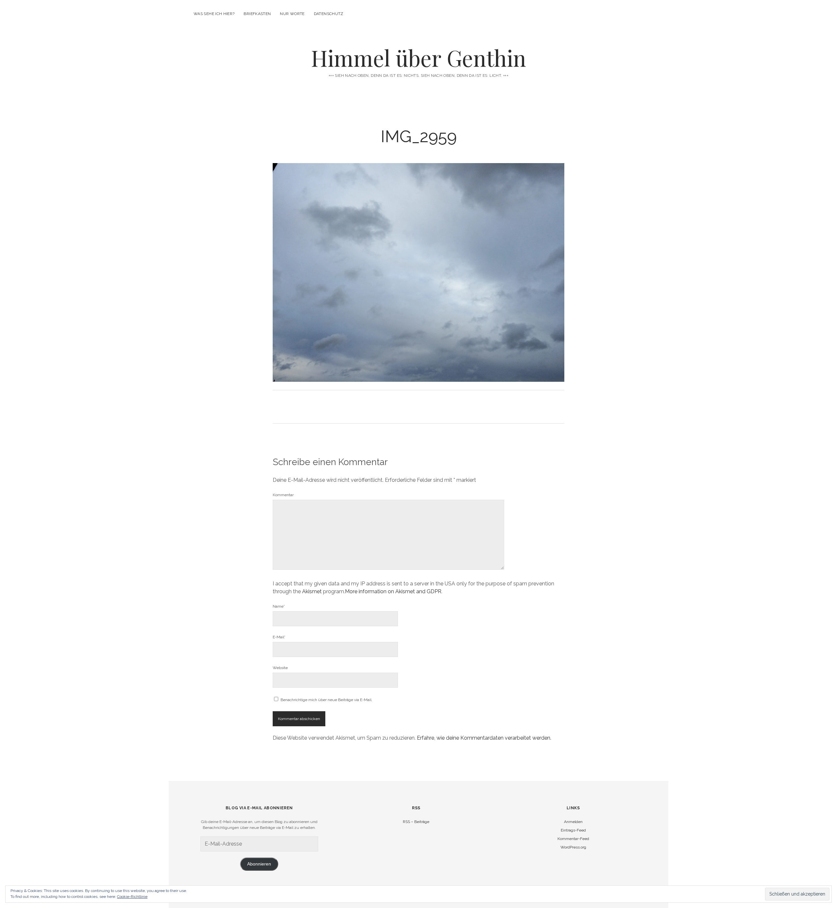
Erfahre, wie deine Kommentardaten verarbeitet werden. (484, 738)
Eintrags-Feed (573, 830)
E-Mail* (279, 637)
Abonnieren (259, 864)
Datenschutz (329, 13)
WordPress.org (573, 847)
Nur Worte (292, 13)
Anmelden (573, 821)
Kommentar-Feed (573, 838)
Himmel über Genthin (418, 57)
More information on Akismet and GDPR (393, 591)
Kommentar (283, 495)
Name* (279, 606)
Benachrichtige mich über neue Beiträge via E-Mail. (326, 700)
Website (280, 667)
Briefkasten (257, 13)
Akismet (312, 591)
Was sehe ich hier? (214, 13)
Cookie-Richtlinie (132, 896)
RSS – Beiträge (416, 821)
